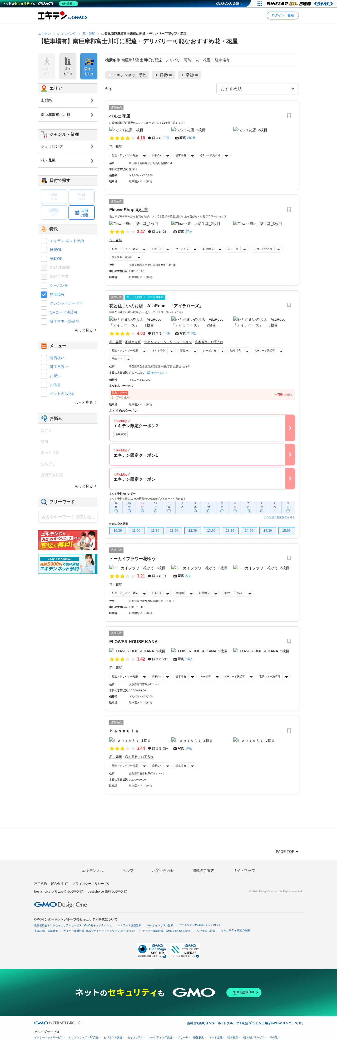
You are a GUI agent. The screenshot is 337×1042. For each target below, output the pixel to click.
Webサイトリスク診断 (160, 925)
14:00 (249, 530)
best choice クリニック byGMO (56, 891)
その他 (273, 1037)
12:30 (193, 530)
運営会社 (57, 883)
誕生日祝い (59, 367)
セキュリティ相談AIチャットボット (200, 924)
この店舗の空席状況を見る (279, 517)
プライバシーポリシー (88, 883)
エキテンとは (93, 870)
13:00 (211, 530)
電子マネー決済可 (122, 257)
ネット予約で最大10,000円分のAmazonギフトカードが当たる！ (147, 498)
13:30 (230, 530)
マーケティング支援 (160, 1037)
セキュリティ (135, 1037)
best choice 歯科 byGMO (105, 891)
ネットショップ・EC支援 (83, 1037)
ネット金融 (215, 1037)
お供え (55, 384)
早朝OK (180, 593)
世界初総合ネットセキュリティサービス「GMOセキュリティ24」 (73, 925)
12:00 (174, 530)
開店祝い (57, 358)
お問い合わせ (163, 870)
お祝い (55, 376)
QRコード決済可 (210, 155)
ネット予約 (158, 350)
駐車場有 (181, 155)
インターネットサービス (48, 1037)
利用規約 (40, 883)
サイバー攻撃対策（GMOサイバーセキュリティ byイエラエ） (100, 930)
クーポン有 (182, 249)
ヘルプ (127, 870)
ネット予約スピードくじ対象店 (145, 297)
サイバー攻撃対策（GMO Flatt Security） (166, 930)
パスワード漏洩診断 (129, 925)
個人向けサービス (253, 1037)
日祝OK (156, 155)
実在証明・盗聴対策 (46, 930)
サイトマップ (244, 870)
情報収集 (198, 1037)
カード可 (233, 249)
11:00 (136, 530)
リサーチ (182, 1037)
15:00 (286, 530)
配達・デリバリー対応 (125, 155)
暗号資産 (232, 1037)
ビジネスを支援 (113, 1037)
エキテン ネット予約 (67, 241)
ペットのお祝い (63, 393)
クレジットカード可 (66, 303)
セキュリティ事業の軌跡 (235, 930)
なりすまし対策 (206, 930)
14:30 (268, 530)
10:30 (117, 530)
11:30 (155, 530)
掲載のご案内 (203, 870)
